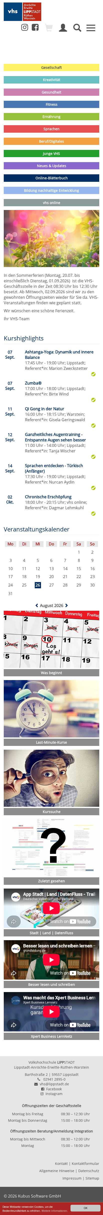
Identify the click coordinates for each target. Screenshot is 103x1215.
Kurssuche (51, 811)
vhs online (51, 202)
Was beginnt (51, 672)
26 (38, 585)
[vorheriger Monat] (37, 605)
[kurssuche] (77, 30)
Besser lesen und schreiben (51, 984)
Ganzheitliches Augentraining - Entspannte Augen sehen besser (55, 437)
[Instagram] (24, 27)
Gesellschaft (51, 67)
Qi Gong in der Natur (44, 408)
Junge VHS (51, 153)
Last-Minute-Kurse (51, 742)
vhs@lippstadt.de (53, 1084)
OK (86, 1208)
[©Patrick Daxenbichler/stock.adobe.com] (51, 708)
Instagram (53, 1093)
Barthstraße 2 (36, 1074)
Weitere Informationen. (55, 1211)
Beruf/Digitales (51, 141)
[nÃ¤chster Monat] (66, 605)
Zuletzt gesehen (51, 881)
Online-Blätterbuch (52, 178)
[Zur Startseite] (22, 11)
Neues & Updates (51, 165)
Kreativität (51, 79)
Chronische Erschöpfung (48, 497)
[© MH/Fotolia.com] (51, 639)
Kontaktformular (85, 1163)
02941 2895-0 (54, 1079)
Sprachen (52, 128)
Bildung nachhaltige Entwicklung (51, 190)
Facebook (53, 1089)
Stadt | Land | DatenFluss (51, 932)
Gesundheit (51, 92)
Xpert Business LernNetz (51, 1036)
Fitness (52, 104)
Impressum (72, 1178)
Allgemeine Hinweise (56, 1170)
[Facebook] (35, 28)
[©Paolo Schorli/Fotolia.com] (51, 778)
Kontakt (61, 1163)
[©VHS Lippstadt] (51, 847)
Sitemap (92, 1178)
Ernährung (51, 116)
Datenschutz (88, 1170)
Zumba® (33, 383)
